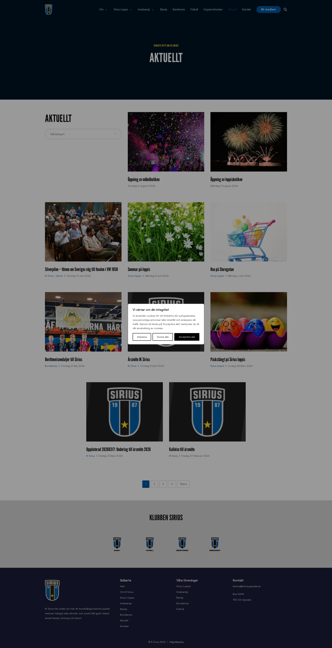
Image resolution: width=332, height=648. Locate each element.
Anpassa (142, 336)
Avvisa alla (163, 336)
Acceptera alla (187, 336)
